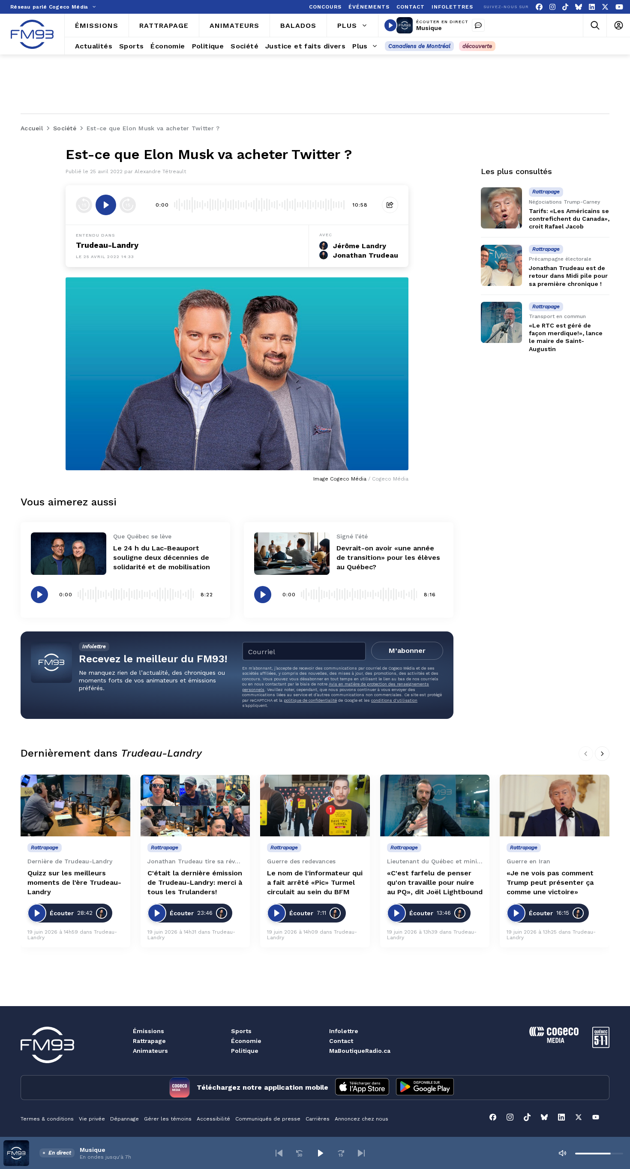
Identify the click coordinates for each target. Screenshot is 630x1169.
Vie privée (92, 1119)
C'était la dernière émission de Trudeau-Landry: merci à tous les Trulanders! (194, 882)
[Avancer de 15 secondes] (128, 205)
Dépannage (124, 1119)
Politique (244, 1050)
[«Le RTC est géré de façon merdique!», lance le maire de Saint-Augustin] (501, 322)
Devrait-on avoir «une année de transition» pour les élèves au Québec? (388, 557)
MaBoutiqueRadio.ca (359, 1050)
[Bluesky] (578, 7)
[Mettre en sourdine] (562, 1153)
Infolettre (343, 1031)
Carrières (318, 1119)
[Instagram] (552, 7)
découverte (477, 46)
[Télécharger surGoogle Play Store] (425, 1087)
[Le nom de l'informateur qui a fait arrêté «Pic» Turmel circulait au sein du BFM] (315, 805)
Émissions (148, 1031)
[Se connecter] (618, 25)
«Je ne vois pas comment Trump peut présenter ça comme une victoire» (550, 882)
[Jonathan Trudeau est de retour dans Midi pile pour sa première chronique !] (501, 265)
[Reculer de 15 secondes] (84, 205)
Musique (429, 27)
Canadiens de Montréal (419, 46)
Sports (241, 1031)
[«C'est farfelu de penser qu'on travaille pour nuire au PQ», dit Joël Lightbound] (435, 805)
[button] (279, 1153)
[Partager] (390, 205)
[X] (605, 7)
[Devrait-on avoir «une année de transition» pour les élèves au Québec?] (292, 553)
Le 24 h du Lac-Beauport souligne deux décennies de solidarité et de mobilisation (161, 557)
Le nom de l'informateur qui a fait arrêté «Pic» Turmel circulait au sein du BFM (315, 882)
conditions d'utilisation (394, 700)
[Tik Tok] (565, 7)
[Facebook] (539, 7)
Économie (246, 1040)
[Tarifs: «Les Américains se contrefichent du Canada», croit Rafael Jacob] (501, 207)
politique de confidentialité (310, 700)
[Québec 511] (600, 1046)
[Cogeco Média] (554, 1041)
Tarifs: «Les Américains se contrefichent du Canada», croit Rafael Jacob (569, 218)
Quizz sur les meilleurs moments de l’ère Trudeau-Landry (74, 882)
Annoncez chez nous (361, 1119)
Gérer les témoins (168, 1119)
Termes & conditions (47, 1119)
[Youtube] (619, 7)
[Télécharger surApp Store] (362, 1087)
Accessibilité (213, 1119)
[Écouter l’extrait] (106, 205)
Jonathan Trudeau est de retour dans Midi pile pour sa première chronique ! (568, 276)
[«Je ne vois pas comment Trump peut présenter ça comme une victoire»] (554, 805)
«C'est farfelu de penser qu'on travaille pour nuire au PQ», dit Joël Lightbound (435, 882)
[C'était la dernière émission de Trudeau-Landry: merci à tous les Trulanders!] (195, 805)
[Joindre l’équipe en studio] (478, 25)
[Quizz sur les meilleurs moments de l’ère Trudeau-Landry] (75, 805)
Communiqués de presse (267, 1119)
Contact (341, 1040)
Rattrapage (149, 1040)
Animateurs (150, 1050)
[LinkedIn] (592, 7)
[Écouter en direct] (390, 25)
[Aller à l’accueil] (32, 34)
